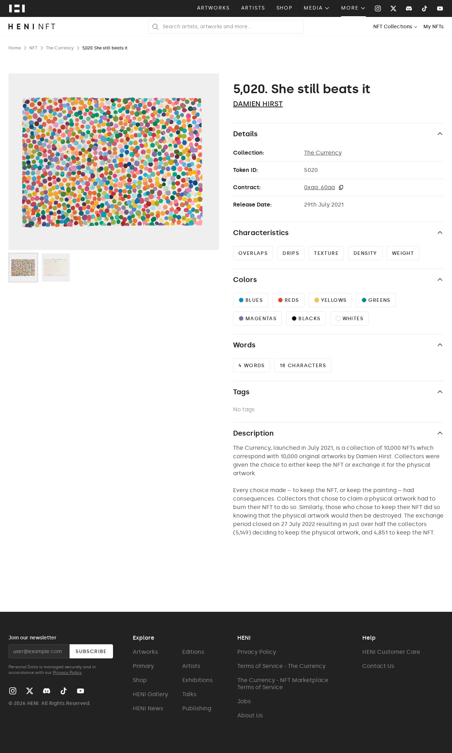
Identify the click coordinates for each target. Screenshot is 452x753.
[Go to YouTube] (440, 8)
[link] (433, 26)
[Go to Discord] (408, 8)
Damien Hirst (258, 104)
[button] (341, 187)
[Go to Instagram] (377, 8)
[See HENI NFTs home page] (31, 27)
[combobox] (395, 26)
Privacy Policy (67, 672)
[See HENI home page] (16, 8)
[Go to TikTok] (424, 8)
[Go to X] (393, 8)
